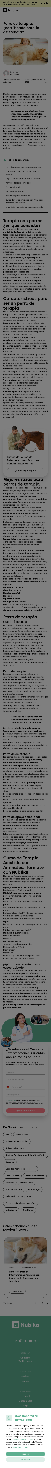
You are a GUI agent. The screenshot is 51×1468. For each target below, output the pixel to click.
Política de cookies (20, 1447)
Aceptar (25, 1454)
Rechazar (25, 1459)
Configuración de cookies (22, 1439)
